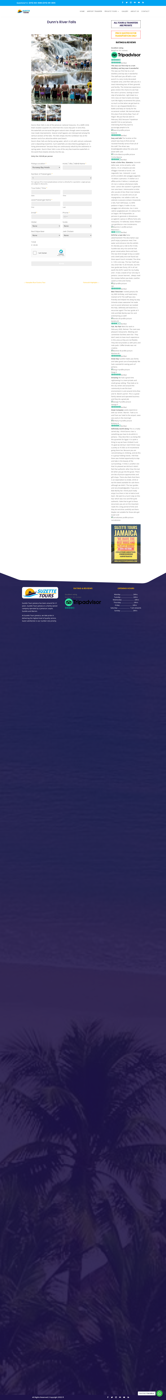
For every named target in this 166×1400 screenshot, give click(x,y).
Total (33, 242)
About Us (135, 11)
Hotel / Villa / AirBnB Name (74, 164)
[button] (61, 102)
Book (61, 263)
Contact (145, 11)
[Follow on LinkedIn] (143, 2)
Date (32, 196)
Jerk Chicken (68, 231)
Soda (65, 222)
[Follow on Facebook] (122, 2)
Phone (66, 213)
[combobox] (65, 217)
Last (64, 207)
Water (34, 222)
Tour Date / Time (39, 188)
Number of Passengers (42, 174)
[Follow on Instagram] (130, 2)
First (32, 207)
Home (82, 11)
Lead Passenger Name (41, 200)
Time (64, 196)
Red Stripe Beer (37, 231)
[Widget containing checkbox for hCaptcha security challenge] (48, 253)
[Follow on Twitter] (126, 2)
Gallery (125, 11)
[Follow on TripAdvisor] (134, 2)
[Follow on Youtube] (138, 2)
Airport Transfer (94, 11)
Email (34, 213)
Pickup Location (38, 164)
